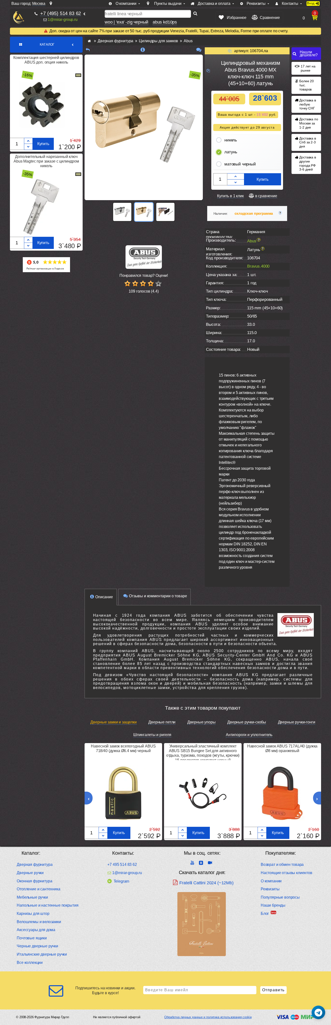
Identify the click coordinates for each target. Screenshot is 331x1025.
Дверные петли (161, 722)
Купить (43, 144)
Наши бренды (273, 905)
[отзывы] (199, 49)
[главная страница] (89, 41)
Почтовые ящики (32, 938)
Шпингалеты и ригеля (152, 735)
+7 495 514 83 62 (122, 864)
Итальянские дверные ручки (42, 954)
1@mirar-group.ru (62, 19)
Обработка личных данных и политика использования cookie (208, 1017)
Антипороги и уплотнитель (249, 735)
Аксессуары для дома (36, 930)
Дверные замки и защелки (113, 722)
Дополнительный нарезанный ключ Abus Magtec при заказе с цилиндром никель (46, 161)
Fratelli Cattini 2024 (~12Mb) (206, 882)
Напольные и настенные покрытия (47, 905)
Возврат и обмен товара (282, 864)
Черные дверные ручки (37, 946)
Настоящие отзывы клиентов (286, 873)
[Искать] (195, 14)
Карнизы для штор (33, 913)
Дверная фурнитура (34, 864)
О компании (271, 881)
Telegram (121, 881)
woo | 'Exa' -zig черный (126, 22)
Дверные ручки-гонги (296, 722)
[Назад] (88, 50)
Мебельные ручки (32, 897)
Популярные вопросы (280, 897)
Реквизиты (270, 889)
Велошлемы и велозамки (39, 922)
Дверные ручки (30, 873)
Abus (251, 240)
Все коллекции (30, 962)
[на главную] (18, 17)
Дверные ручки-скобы (246, 722)
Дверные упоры (201, 722)
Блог (265, 913)
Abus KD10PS (165, 22)
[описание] (143, 49)
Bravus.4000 (258, 266)
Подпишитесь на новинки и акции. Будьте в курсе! (105, 990)
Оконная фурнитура (34, 881)
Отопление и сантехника (38, 889)
